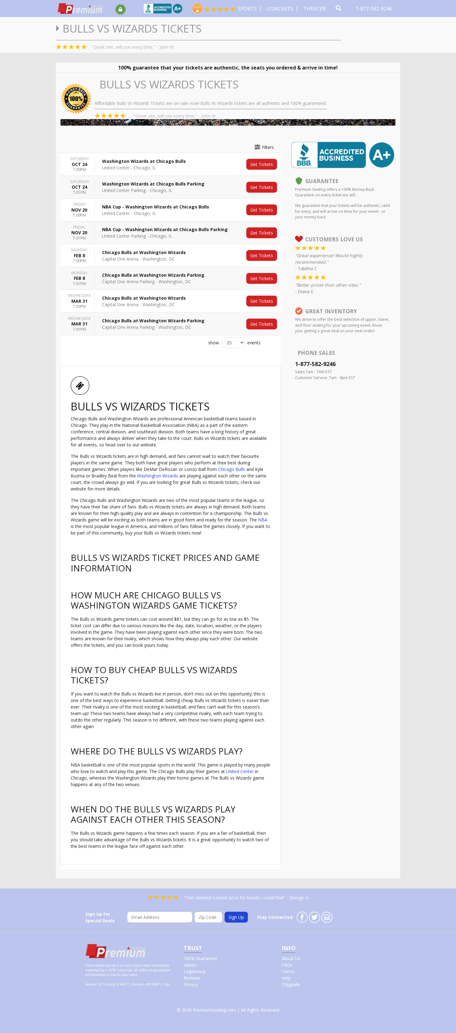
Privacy (191, 984)
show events (234, 343)
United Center (240, 771)
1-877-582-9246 (374, 8)
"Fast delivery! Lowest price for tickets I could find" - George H (246, 898)
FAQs (287, 965)
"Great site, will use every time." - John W (133, 47)
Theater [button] (315, 8)
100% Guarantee (200, 958)
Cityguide (291, 984)
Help (286, 978)
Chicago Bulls (231, 469)
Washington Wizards (157, 476)
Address (90, 984)
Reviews (192, 978)
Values (190, 965)
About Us (291, 958)
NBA (262, 520)
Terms (288, 971)
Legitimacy (194, 971)
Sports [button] (248, 8)
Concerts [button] (280, 8)
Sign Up (236, 917)
